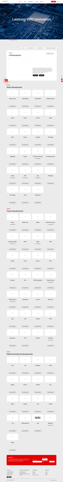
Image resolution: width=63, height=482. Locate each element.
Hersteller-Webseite (12, 106)
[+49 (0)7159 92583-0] (61, 81)
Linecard (35, 75)
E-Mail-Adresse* (34, 460)
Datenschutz (12, 480)
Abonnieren (52, 461)
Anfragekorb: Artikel (50, 53)
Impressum (8, 480)
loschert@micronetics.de (13, 39)
